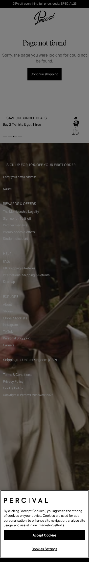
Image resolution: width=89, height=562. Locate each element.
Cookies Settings (44, 549)
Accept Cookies (45, 535)
